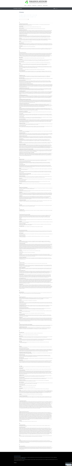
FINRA (22, 458)
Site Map (15, 462)
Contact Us (39, 5)
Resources (34, 5)
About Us (29, 5)
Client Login (45, 5)
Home (25, 5)
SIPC (24, 458)
